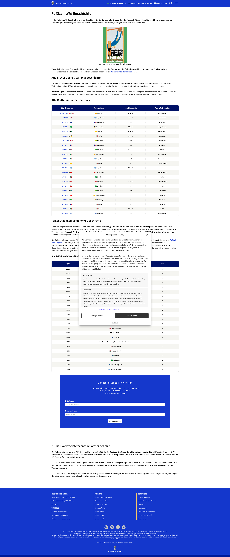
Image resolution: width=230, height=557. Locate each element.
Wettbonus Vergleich (60, 515)
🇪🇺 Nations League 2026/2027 (140, 3)
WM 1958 (65, 191)
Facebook (118, 527)
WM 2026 (63, 113)
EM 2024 (55, 504)
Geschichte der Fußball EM (123, 72)
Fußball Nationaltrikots (103, 497)
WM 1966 (65, 182)
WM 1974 (65, 172)
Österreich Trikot (101, 504)
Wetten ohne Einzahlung (61, 519)
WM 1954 (65, 195)
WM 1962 (65, 186)
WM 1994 (65, 150)
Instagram (106, 527)
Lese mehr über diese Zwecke (109, 309)
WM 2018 (65, 122)
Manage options (97, 315)
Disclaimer (142, 519)
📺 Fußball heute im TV (116, 3)
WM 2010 (65, 131)
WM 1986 (65, 159)
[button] (147, 235)
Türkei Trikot (99, 512)
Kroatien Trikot (100, 515)
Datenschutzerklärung (146, 512)
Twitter (112, 527)
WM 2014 (65, 127)
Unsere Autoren (144, 497)
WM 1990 (65, 154)
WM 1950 (65, 200)
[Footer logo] (115, 549)
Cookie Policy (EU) (145, 515)
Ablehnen (115, 322)
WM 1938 (65, 204)
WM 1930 (65, 213)
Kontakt (141, 504)
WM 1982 (65, 163)
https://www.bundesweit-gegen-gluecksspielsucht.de (137, 533)
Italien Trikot (99, 519)
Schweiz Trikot (100, 508)
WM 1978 (65, 168)
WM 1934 (65, 209)
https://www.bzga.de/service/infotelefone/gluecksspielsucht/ (94, 533)
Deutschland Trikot (102, 501)
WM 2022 (65, 118)
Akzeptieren (131, 315)
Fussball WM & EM (63, 3)
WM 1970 (65, 177)
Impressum (142, 508)
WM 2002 (64, 141)
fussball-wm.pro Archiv (147, 501)
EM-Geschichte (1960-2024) (63, 501)
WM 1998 (65, 145)
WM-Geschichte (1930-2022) (63, 497)
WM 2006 (65, 136)
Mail (124, 527)
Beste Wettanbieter (59, 512)
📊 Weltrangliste (160, 3)
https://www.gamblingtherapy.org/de (154, 531)
